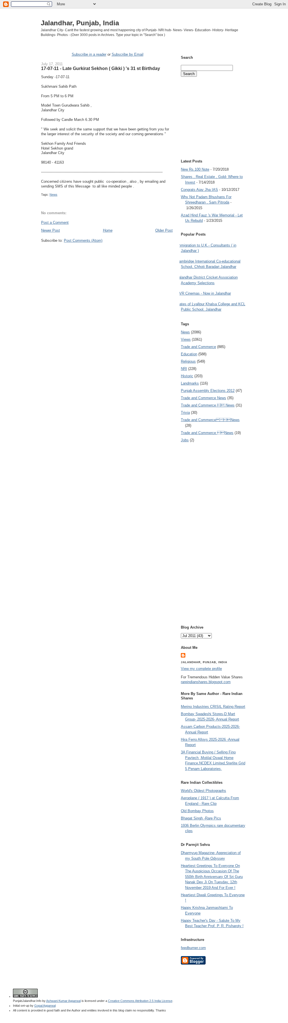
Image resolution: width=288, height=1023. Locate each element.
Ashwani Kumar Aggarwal (63, 1000)
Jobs (185, 440)
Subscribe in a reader (89, 54)
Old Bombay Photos (197, 811)
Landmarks (190, 383)
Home (107, 230)
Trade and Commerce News (203, 398)
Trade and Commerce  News (208, 405)
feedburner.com (193, 948)
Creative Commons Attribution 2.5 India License (140, 1000)
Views (186, 339)
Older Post (164, 230)
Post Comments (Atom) (83, 240)
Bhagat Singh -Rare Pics (201, 818)
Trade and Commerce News (210, 420)
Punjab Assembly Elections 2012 (208, 391)
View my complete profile (201, 669)
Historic (187, 376)
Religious (188, 361)
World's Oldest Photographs (203, 791)
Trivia (185, 412)
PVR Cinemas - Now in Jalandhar (204, 293)
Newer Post (50, 230)
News (53, 194)
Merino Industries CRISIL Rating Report (213, 706)
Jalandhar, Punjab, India (80, 23)
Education (189, 354)
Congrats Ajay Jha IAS (199, 190)
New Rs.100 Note (195, 169)
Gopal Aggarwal (45, 1005)
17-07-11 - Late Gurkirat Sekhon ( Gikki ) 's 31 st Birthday (100, 68)
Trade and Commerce (198, 347)
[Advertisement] (107, 253)
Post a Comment (55, 222)
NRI (184, 369)
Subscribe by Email (127, 54)
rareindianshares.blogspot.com (206, 682)
